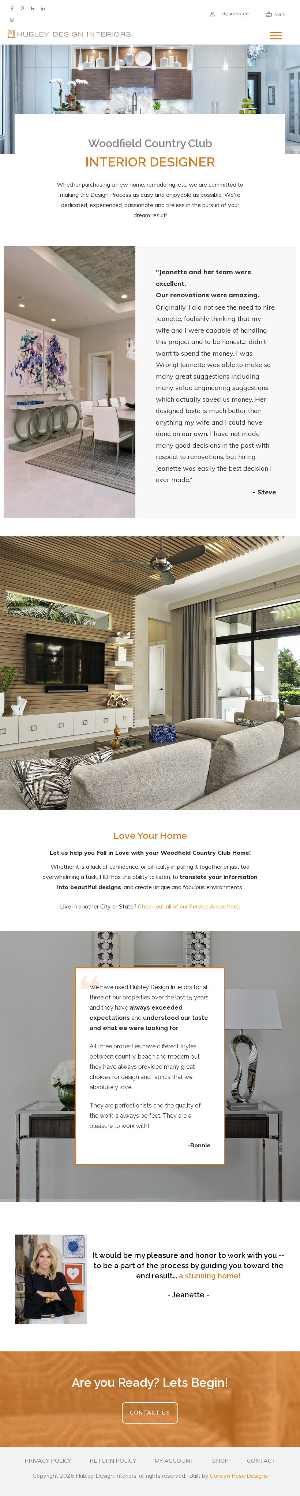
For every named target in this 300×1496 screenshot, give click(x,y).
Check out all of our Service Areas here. (189, 906)
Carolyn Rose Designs (239, 1475)
